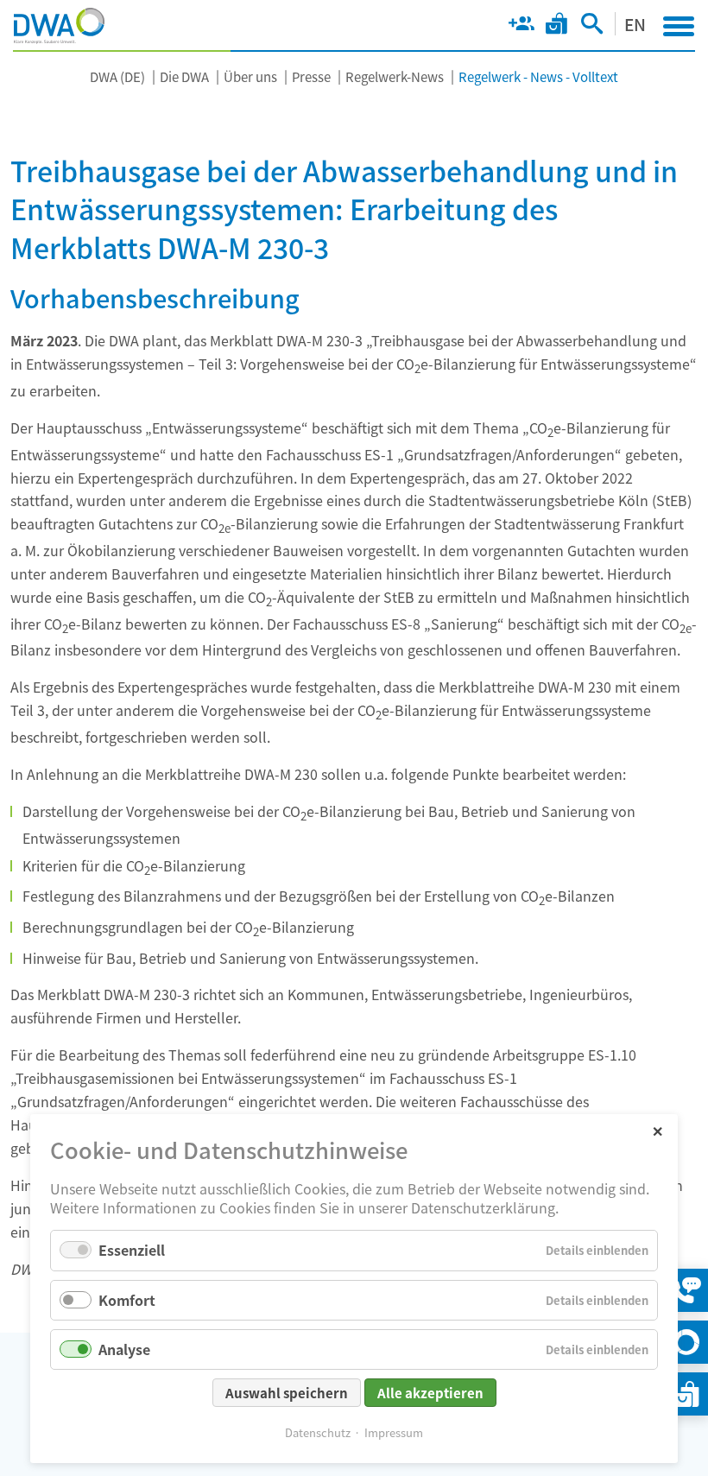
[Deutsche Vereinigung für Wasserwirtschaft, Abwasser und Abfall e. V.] (59, 26)
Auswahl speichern (286, 1393)
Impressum (393, 1432)
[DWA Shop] (556, 26)
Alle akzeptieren (430, 1393)
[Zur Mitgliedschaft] (521, 26)
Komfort (126, 1299)
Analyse (124, 1349)
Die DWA (184, 76)
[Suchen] (592, 26)
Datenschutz (318, 1432)
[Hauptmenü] (678, 26)
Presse (311, 76)
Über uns (250, 76)
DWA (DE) (117, 76)
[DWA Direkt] (686, 1342)
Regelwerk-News (394, 76)
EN (635, 23)
